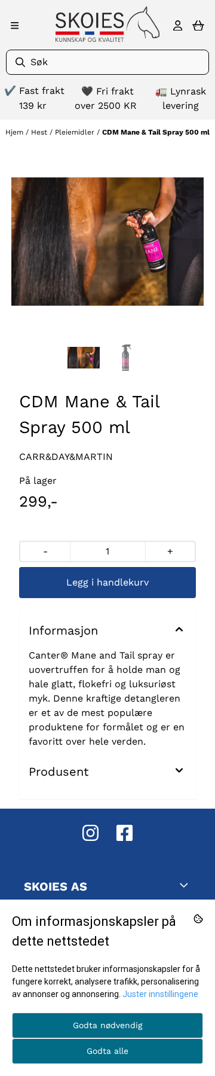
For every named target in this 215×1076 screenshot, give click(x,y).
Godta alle (107, 1051)
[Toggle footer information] (186, 885)
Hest (40, 132)
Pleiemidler (76, 132)
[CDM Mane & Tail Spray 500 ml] (107, 241)
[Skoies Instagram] (90, 833)
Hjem (15, 132)
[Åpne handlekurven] (198, 26)
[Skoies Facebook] (124, 833)
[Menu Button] (14, 25)
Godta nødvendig (107, 1025)
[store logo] (107, 24)
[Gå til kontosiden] (177, 26)
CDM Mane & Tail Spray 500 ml (156, 132)
